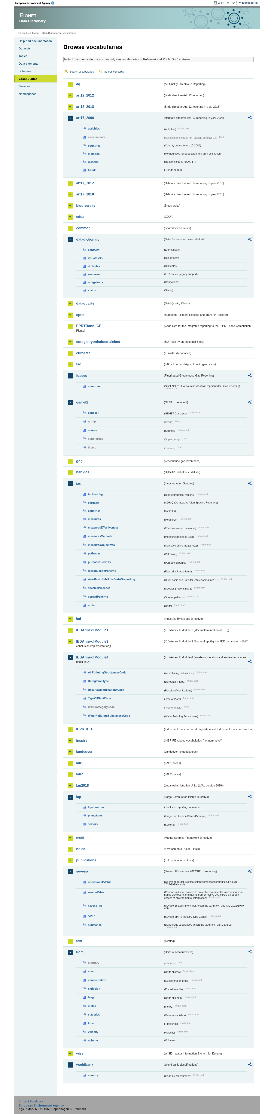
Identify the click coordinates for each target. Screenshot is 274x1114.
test (79, 941)
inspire (81, 740)
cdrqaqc (93, 502)
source (92, 430)
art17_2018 (85, 194)
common (83, 228)
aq (78, 84)
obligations (95, 282)
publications (86, 860)
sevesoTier (95, 905)
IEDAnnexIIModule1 (92, 630)
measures (94, 519)
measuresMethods (100, 536)
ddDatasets (95, 258)
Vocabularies (28, 78)
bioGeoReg (95, 494)
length (92, 997)
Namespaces (27, 93)
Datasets (25, 48)
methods (94, 153)
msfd (80, 838)
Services (24, 86)
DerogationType (98, 681)
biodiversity (85, 205)
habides (82, 472)
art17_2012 (85, 183)
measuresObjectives (101, 545)
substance (94, 924)
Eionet (35, 33)
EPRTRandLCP (88, 326)
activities (94, 128)
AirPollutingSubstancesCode (107, 672)
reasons (93, 162)
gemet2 (82, 402)
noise (80, 849)
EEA (36, 3)
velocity (93, 1032)
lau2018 (82, 785)
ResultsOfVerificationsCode (106, 689)
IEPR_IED (84, 729)
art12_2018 (85, 107)
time (91, 1023)
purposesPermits (99, 562)
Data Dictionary (51, 33)
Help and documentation (35, 41)
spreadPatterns (98, 596)
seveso (82, 871)
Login (220, 2)
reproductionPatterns (102, 570)
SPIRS (92, 916)
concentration (97, 980)
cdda (80, 217)
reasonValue (96, 892)
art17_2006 (85, 118)
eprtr (80, 315)
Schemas (25, 71)
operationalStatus (99, 882)
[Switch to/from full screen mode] (234, 3)
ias (78, 483)
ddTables (94, 266)
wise (79, 1053)
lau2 (79, 774)
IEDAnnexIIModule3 (92, 641)
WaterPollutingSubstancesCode (109, 715)
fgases (81, 375)
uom (79, 952)
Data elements (28, 63)
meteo (92, 1006)
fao (78, 364)
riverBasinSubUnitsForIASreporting (111, 579)
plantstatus (95, 815)
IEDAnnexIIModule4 (92, 657)
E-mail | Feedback (31, 1101)
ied (78, 619)
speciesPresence (99, 588)
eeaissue (94, 274)
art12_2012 (85, 95)
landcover (84, 752)
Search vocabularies (82, 71)
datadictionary (88, 239)
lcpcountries (96, 807)
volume (93, 1040)
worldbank (84, 1064)
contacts (93, 250)
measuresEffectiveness (103, 527)
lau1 (79, 763)
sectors (93, 824)
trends (92, 170)
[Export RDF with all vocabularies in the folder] (250, 118)
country (93, 1075)
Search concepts (114, 71)
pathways (94, 553)
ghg (79, 461)
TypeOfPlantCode (99, 698)
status (92, 290)
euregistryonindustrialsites (98, 342)
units (91, 605)
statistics (94, 1014)
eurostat (83, 353)
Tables (23, 56)
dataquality (85, 303)
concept (93, 412)
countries (94, 145)
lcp (78, 797)
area (91, 971)
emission (94, 988)
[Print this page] (228, 3)
